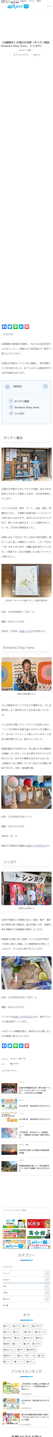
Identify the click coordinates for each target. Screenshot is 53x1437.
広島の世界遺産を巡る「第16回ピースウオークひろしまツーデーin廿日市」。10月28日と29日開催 (34, 1090)
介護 (42, 1355)
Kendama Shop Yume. (27, 407)
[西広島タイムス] (18, 6)
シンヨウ (19, 413)
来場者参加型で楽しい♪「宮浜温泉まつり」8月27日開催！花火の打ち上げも (34, 1168)
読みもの (6, 1299)
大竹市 (37, 1344)
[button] (45, 386)
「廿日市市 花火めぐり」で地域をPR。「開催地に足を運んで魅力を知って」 (34, 1135)
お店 (4, 1286)
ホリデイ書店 (22, 401)
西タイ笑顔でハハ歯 (27, 1355)
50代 (8, 1332)
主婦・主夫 (41, 1332)
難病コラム (10, 1355)
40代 (8, 1326)
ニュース (6, 1273)
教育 (39, 1338)
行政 (27, 1344)
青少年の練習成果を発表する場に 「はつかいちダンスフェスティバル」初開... (35, 1417)
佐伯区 (8, 1338)
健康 (7, 1344)
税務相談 (32, 1350)
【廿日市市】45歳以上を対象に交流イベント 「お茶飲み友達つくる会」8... (35, 1386)
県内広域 (29, 1338)
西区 (18, 1338)
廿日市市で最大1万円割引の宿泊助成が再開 (34, 1151)
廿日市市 (38, 1326)
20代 (17, 1326)
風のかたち (10, 1350)
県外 (21, 1350)
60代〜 (18, 1332)
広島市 (29, 1332)
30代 (27, 1326)
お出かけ (6, 1280)
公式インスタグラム (36, 845)
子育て (5, 1292)
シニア (17, 1344)
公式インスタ (26, 631)
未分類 (5, 1305)
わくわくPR (7, 1267)
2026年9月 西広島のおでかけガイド (34, 1106)
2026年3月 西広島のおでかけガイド (34, 1119)
